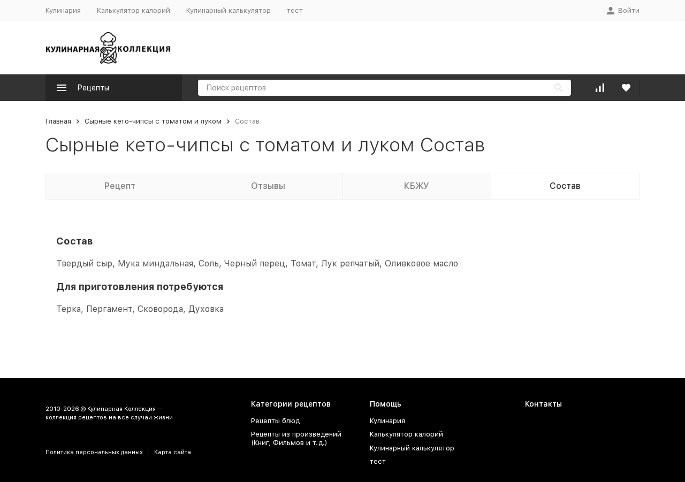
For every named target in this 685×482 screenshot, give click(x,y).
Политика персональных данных (94, 452)
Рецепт (119, 186)
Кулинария (63, 10)
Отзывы (268, 186)
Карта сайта (172, 452)
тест (295, 10)
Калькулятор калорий (133, 10)
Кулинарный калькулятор (228, 10)
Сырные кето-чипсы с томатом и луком (153, 121)
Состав (565, 186)
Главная (58, 121)
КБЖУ (416, 186)
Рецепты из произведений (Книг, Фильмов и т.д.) (296, 438)
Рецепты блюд (275, 421)
